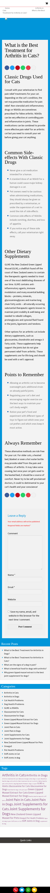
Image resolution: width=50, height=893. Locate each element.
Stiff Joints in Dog (31, 820)
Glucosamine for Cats (14, 711)
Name (11, 574)
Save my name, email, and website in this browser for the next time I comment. (24, 615)
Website (12, 599)
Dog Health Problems (14, 704)
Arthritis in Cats (11, 692)
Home (7, 8)
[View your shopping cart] (46, 3)
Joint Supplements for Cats (16, 734)
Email (11, 587)
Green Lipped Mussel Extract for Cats (21, 719)
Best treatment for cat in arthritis (28, 781)
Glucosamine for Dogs (14, 715)
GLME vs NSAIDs (11, 708)
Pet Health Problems (14, 750)
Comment (13, 533)
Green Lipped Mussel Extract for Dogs (21, 723)
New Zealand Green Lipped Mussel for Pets (23, 742)
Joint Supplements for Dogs (17, 738)
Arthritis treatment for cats (10, 779)
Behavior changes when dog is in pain (30, 779)
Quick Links (25, 840)
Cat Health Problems (14, 700)
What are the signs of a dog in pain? (20, 664)
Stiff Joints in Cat (12, 753)
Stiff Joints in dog (12, 757)
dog (15, 784)
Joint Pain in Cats (12, 727)
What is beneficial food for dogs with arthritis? (25, 668)
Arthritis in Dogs (11, 696)
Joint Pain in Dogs (12, 731)
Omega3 (8, 746)
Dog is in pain (33, 784)
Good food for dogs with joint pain (17, 790)
